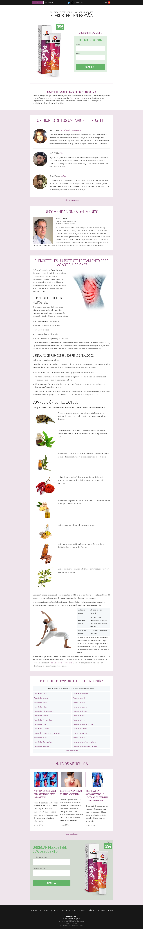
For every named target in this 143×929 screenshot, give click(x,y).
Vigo (61, 153)
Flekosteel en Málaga (40, 702)
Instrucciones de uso (69, 910)
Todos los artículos (72, 834)
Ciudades (82, 910)
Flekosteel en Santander (41, 746)
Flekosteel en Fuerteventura (43, 720)
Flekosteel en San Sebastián (43, 742)
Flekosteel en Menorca (80, 733)
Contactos (101, 910)
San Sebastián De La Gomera (70, 130)
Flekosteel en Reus (79, 737)
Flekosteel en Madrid (40, 694)
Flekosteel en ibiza (40, 724)
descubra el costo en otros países (62, 663)
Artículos (91, 910)
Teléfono (78, 53)
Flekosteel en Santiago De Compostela (85, 746)
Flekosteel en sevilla (79, 698)
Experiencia (55, 910)
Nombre (78, 44)
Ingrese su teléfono (39, 868)
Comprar (90, 66)
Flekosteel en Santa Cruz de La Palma (84, 742)
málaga (63, 176)
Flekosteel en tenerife (79, 702)
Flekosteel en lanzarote (80, 729)
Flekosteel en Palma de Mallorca (44, 711)
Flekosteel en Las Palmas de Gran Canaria (47, 733)
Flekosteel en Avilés (79, 716)
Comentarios (44, 910)
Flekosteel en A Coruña (41, 729)
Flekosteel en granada (41, 698)
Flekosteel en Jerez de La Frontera (83, 724)
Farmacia (34, 910)
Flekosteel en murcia (40, 737)
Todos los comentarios (71, 200)
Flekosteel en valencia (80, 707)
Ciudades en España (71, 751)
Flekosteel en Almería (41, 716)
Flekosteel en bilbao (40, 707)
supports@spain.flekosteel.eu (71, 918)
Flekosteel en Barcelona (80, 694)
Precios (110, 910)
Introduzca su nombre (40, 857)
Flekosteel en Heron (79, 720)
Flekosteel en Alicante (80, 711)
